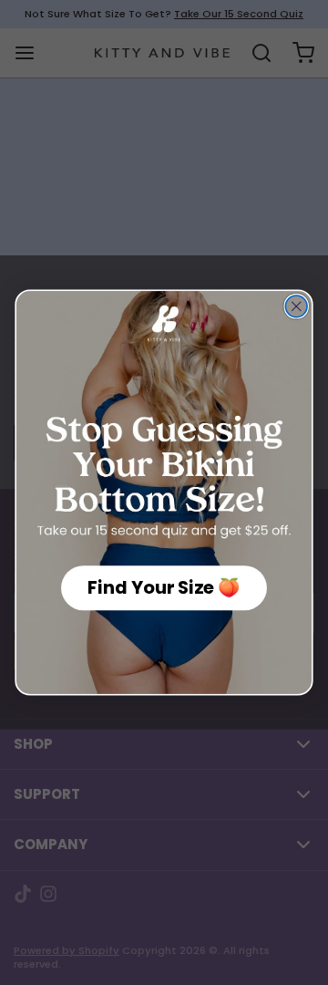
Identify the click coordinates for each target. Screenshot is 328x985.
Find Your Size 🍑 (164, 587)
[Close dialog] (296, 306)
